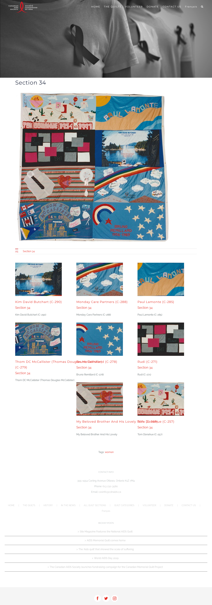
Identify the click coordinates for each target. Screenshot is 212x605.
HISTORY (48, 505)
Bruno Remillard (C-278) (96, 362)
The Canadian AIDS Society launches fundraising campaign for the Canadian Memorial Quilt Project (106, 567)
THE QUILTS (29, 505)
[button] (202, 6)
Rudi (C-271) (148, 362)
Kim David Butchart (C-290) (38, 302)
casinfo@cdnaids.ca (110, 491)
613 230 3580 (110, 486)
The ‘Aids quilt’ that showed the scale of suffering (106, 549)
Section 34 (29, 251)
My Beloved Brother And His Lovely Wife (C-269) (117, 421)
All (16, 251)
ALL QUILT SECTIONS (95, 505)
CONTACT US (189, 505)
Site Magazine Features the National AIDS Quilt (106, 531)
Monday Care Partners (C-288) (102, 302)
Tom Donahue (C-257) (156, 421)
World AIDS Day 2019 (106, 558)
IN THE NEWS (68, 505)
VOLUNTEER (149, 505)
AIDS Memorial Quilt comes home (106, 540)
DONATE (168, 505)
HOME (11, 505)
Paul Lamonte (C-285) (156, 302)
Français (106, 511)
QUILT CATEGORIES (124, 505)
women (109, 452)
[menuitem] (16, 251)
